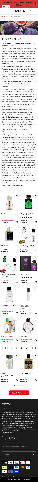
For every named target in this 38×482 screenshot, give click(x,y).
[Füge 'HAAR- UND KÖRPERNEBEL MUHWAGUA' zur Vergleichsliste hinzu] (35, 287)
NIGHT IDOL (24, 373)
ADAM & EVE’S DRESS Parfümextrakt (27, 213)
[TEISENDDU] (9, 362)
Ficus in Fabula (24, 275)
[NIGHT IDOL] (28, 362)
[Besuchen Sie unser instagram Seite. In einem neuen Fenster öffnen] (9, 438)
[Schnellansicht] (17, 222)
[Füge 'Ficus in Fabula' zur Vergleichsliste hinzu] (35, 257)
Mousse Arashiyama (7, 336)
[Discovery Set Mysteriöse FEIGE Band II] (9, 263)
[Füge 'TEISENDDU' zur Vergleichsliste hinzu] (16, 355)
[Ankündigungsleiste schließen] (35, 4)
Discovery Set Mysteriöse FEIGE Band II (8, 275)
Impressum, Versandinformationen (15, 446)
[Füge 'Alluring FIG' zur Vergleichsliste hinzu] (16, 227)
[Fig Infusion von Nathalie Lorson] (9, 294)
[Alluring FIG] (9, 234)
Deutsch (8, 454)
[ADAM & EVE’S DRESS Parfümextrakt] (28, 202)
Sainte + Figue (24, 336)
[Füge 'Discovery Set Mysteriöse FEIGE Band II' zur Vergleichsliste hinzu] (16, 257)
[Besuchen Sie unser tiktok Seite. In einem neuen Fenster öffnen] (14, 438)
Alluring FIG (4, 245)
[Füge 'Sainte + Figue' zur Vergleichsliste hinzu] (35, 318)
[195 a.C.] (9, 202)
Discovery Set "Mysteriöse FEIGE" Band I (28, 246)
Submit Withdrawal (19, 393)
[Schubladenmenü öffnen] (3, 11)
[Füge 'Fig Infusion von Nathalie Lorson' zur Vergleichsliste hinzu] (16, 287)
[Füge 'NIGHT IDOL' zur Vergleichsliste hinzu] (35, 355)
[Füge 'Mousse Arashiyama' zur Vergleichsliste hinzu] (16, 318)
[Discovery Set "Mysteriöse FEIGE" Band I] (28, 234)
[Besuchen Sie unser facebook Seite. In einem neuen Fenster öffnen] (4, 438)
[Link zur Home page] (7, 404)
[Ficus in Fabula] (28, 263)
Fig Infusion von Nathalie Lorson (8, 306)
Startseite (5, 16)
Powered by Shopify (8, 477)
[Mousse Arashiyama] (9, 325)
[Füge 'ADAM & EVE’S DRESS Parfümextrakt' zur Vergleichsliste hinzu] (35, 195)
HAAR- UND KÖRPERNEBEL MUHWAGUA (25, 307)
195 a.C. (3, 213)
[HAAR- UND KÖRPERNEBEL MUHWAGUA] (28, 294)
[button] (14, 385)
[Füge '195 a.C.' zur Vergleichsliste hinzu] (16, 195)
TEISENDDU (4, 373)
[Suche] (30, 11)
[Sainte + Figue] (28, 325)
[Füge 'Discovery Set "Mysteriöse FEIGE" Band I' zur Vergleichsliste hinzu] (35, 227)
